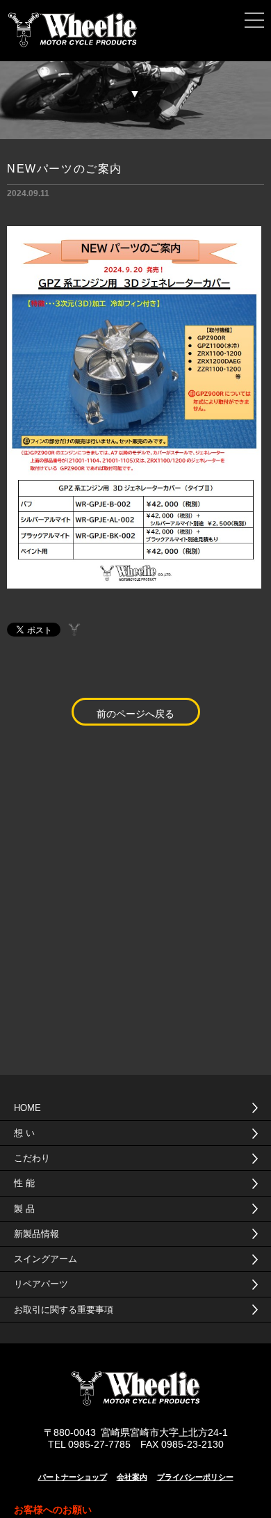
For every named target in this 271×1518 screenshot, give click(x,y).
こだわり (32, 1158)
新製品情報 (36, 1234)
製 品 (24, 1209)
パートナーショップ (72, 1477)
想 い (24, 1133)
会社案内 (132, 1477)
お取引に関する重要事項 (63, 1309)
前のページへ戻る (135, 713)
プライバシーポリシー (195, 1477)
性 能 (24, 1183)
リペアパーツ (41, 1284)
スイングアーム (45, 1259)
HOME (27, 1108)
